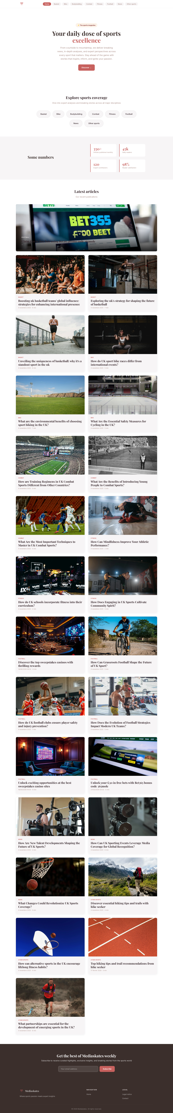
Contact (125, 1098)
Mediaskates (32, 1091)
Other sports (131, 4)
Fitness (99, 4)
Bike (65, 4)
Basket (56, 4)
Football (110, 4)
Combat (89, 4)
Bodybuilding (77, 4)
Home (47, 4)
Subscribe (107, 1069)
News (120, 4)
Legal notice (127, 1094)
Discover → (86, 67)
